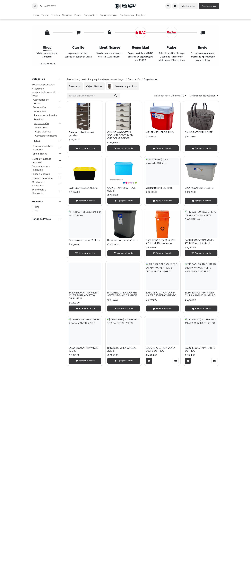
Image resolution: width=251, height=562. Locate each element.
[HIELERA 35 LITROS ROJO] (162, 116)
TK (36, 210)
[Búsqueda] (115, 96)
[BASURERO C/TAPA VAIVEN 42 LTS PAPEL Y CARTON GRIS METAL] (85, 276)
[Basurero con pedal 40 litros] (123, 224)
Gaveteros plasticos (46, 135)
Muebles (39, 119)
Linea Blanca (40, 153)
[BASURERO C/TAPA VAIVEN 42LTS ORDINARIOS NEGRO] (162, 276)
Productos (72, 79)
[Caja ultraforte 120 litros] (162, 171)
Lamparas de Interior (45, 115)
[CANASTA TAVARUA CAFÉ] (201, 116)
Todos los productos (43, 84)
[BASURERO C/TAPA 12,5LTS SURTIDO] (201, 331)
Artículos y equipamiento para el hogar (43, 92)
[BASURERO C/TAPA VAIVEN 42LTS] (85, 331)
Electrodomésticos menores (43, 147)
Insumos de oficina (42, 177)
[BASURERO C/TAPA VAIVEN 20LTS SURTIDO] (162, 331)
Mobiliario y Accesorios (38, 183)
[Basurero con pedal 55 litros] (85, 224)
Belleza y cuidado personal (41, 160)
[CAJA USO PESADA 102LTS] (85, 171)
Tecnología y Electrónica (39, 191)
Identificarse (188, 6)
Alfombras (40, 111)
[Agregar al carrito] (149, 361)
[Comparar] (176, 361)
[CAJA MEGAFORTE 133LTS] (201, 171)
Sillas (37, 140)
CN (37, 206)
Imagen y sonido (41, 173)
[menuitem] (36, 15)
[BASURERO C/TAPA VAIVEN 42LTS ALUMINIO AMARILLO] (201, 276)
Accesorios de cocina (41, 101)
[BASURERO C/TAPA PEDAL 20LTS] (123, 331)
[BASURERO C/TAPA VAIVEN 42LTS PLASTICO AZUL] (201, 224)
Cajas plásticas (43, 131)
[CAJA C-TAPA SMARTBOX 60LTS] (123, 171)
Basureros (41, 127)
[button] (35, 6)
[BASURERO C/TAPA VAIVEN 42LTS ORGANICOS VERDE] (123, 276)
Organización (41, 123)
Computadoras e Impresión (41, 168)
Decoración (39, 107)
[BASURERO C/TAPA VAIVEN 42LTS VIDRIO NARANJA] (162, 224)
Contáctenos (209, 6)
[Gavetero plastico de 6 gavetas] (85, 116)
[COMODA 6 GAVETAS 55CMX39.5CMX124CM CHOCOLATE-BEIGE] (123, 116)
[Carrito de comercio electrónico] (168, 6)
